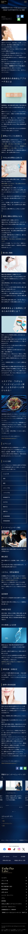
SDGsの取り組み (7, 860)
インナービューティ (6, 18)
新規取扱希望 (4, 889)
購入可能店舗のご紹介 (6, 886)
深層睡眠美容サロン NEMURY (8, 909)
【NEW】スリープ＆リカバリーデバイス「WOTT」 (14, 912)
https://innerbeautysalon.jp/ (8, 438)
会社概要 (23, 856)
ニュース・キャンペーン (7, 895)
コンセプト (4, 877)
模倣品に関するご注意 (20, 860)
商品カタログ (4, 883)
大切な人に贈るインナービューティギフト (11, 903)
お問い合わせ (6, 856)
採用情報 (3, 901)
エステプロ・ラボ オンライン (8, 906)
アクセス (15, 856)
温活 (4, 825)
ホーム (2, 840)
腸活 (4, 820)
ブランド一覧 (4, 880)
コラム (7, 840)
